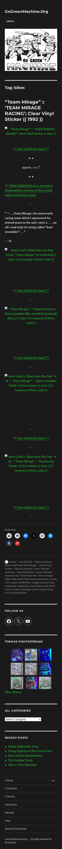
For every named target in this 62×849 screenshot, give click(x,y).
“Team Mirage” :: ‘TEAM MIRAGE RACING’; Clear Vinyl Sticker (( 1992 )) (29, 110)
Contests (11, 788)
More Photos (13, 692)
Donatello (43, 579)
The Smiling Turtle (20, 760)
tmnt (7, 593)
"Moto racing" (12, 575)
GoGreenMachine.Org (26, 11)
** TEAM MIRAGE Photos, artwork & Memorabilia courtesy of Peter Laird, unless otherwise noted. (29, 190)
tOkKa (12, 561)
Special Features (16, 828)
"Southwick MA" (28, 575)
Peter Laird (42, 586)
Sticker (16, 589)
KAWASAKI (24, 582)
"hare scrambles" (25, 572)
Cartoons (11, 804)
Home (9, 780)
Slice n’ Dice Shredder (22, 764)
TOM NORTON (19, 593)
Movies (9, 812)
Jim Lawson (11, 582)
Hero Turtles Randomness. (25, 755)
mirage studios (39, 582)
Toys (8, 820)
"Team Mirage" (45, 575)
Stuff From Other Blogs (23, 565)
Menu (10, 21)
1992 (14, 579)
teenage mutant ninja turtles (37, 589)
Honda (53, 579)
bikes (34, 579)
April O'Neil (23, 579)
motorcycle (23, 586)
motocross (10, 586)
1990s (8, 579)
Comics (10, 796)
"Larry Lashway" (43, 572)
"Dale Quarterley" (23, 568)
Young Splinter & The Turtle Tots (30, 751)
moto (51, 582)
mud (32, 586)
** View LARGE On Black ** (31, 149)
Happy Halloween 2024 (23, 746)
